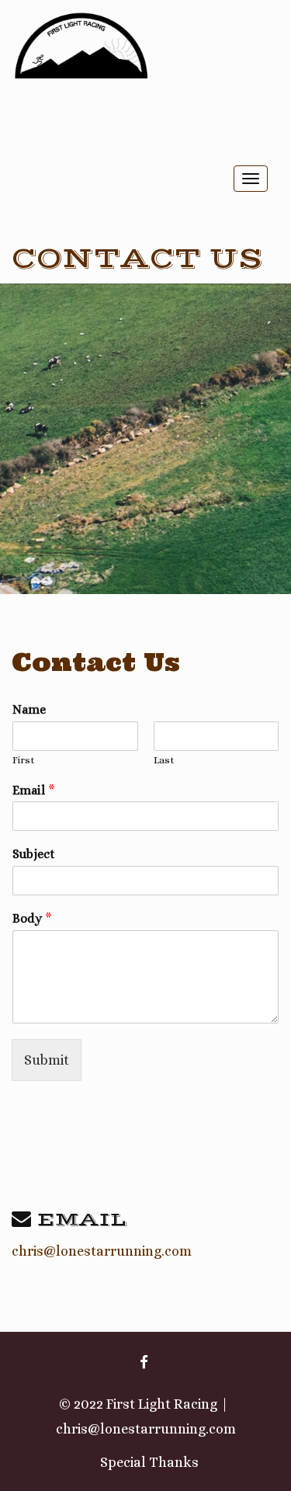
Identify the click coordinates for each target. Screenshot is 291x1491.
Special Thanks (149, 1462)
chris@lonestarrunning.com (102, 1251)
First (23, 760)
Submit (46, 1060)
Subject (33, 853)
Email (33, 790)
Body (32, 918)
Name (29, 709)
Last (164, 760)
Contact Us (137, 259)
